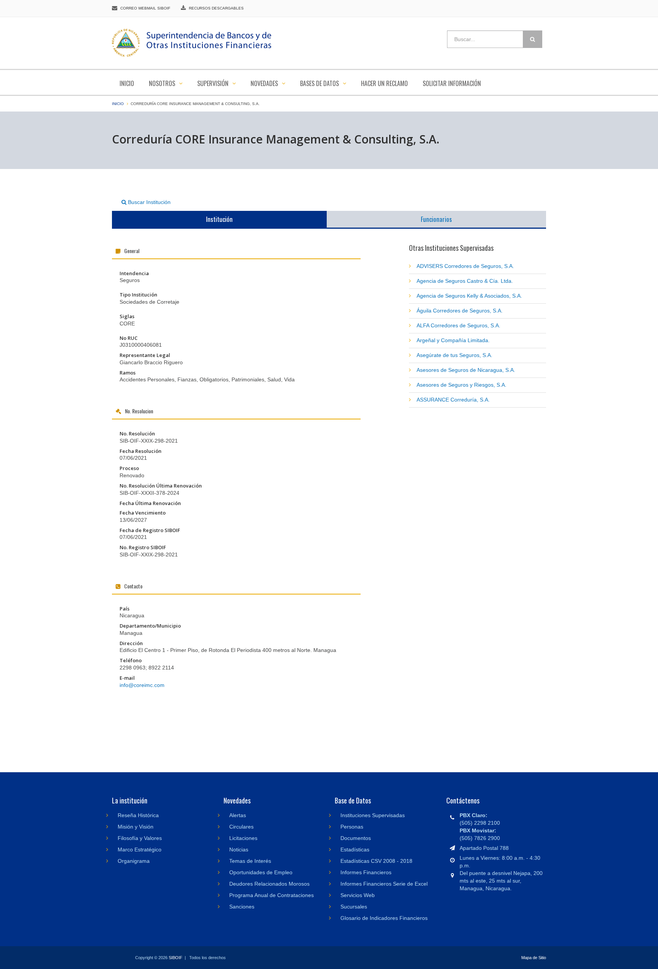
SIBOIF (175, 957)
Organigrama (134, 861)
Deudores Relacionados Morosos (269, 884)
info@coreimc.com (142, 685)
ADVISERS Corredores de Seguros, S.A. (465, 266)
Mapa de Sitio (533, 957)
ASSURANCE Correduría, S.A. (453, 400)
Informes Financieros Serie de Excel (384, 884)
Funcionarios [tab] (436, 219)
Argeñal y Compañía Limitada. (453, 340)
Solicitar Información (452, 83)
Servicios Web (357, 895)
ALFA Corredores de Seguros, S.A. (458, 325)
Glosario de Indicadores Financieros (384, 918)
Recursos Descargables (216, 8)
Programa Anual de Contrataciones (271, 895)
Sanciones (241, 907)
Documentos (355, 838)
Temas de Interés (250, 861)
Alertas (237, 815)
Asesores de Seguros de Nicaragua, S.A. (466, 370)
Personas (351, 827)
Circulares (241, 827)
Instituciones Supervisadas (372, 815)
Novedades (265, 83)
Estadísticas (354, 849)
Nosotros (163, 83)
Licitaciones (243, 838)
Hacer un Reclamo (384, 83)
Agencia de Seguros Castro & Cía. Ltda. (465, 281)
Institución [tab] (219, 219)
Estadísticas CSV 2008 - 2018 (376, 861)
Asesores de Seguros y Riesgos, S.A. (461, 385)
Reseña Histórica (138, 815)
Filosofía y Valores (140, 838)
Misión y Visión (135, 827)
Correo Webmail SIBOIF (145, 8)
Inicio (127, 83)
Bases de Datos (320, 83)
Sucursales (353, 907)
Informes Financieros (365, 872)
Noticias (238, 849)
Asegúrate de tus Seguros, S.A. (454, 355)
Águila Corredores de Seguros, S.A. (460, 311)
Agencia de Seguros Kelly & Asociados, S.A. (469, 296)
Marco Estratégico (139, 849)
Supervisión (213, 83)
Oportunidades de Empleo (260, 872)
